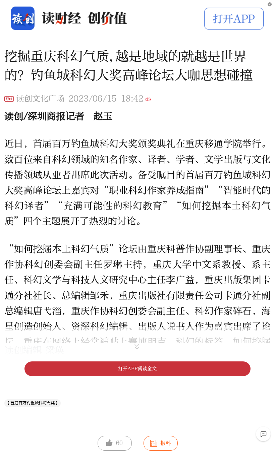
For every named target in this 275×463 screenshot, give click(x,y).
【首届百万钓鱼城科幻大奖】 (32, 403)
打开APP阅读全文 (137, 368)
